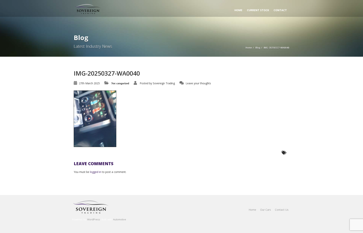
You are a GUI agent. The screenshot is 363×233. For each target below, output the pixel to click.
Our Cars (265, 209)
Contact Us (282, 209)
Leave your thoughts (198, 83)
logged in (95, 172)
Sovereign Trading (164, 83)
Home (238, 10)
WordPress (93, 219)
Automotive (119, 219)
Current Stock (258, 10)
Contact (280, 10)
